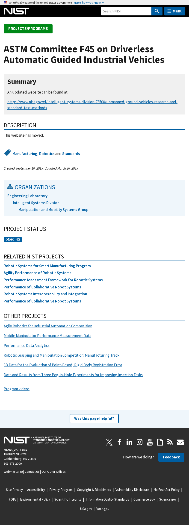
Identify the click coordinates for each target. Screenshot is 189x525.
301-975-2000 (13, 463)
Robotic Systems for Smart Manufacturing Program (47, 265)
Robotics (47, 153)
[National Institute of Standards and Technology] (37, 439)
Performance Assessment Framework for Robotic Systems (53, 279)
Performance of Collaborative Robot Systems (42, 287)
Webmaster (12, 471)
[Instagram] (140, 442)
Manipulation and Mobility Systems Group (53, 209)
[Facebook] (119, 442)
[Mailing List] (180, 442)
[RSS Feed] (170, 442)
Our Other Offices (53, 471)
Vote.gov (102, 509)
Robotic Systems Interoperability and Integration (45, 293)
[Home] (16, 11)
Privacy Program (61, 489)
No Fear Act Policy (167, 489)
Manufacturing (24, 153)
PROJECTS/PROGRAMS (28, 28)
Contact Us (32, 471)
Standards (71, 153)
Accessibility (36, 489)
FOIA (12, 499)
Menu (178, 11)
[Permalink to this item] (40, 81)
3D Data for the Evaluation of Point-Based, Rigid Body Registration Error (63, 364)
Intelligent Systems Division (36, 202)
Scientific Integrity (67, 499)
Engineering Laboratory (27, 195)
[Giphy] (160, 442)
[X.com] (109, 442)
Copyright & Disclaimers (94, 489)
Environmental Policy (35, 499)
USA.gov (86, 509)
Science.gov (168, 499)
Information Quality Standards (107, 499)
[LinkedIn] (129, 442)
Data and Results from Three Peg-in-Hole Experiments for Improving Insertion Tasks (73, 374)
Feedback (171, 457)
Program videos (17, 388)
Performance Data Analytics (27, 345)
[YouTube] (150, 442)
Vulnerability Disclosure (132, 489)
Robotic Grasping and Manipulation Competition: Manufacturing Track (61, 355)
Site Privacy (14, 489)
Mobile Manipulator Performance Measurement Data (47, 335)
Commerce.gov (144, 499)
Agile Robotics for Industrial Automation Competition (48, 325)
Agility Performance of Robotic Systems (37, 272)
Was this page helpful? (94, 418)
